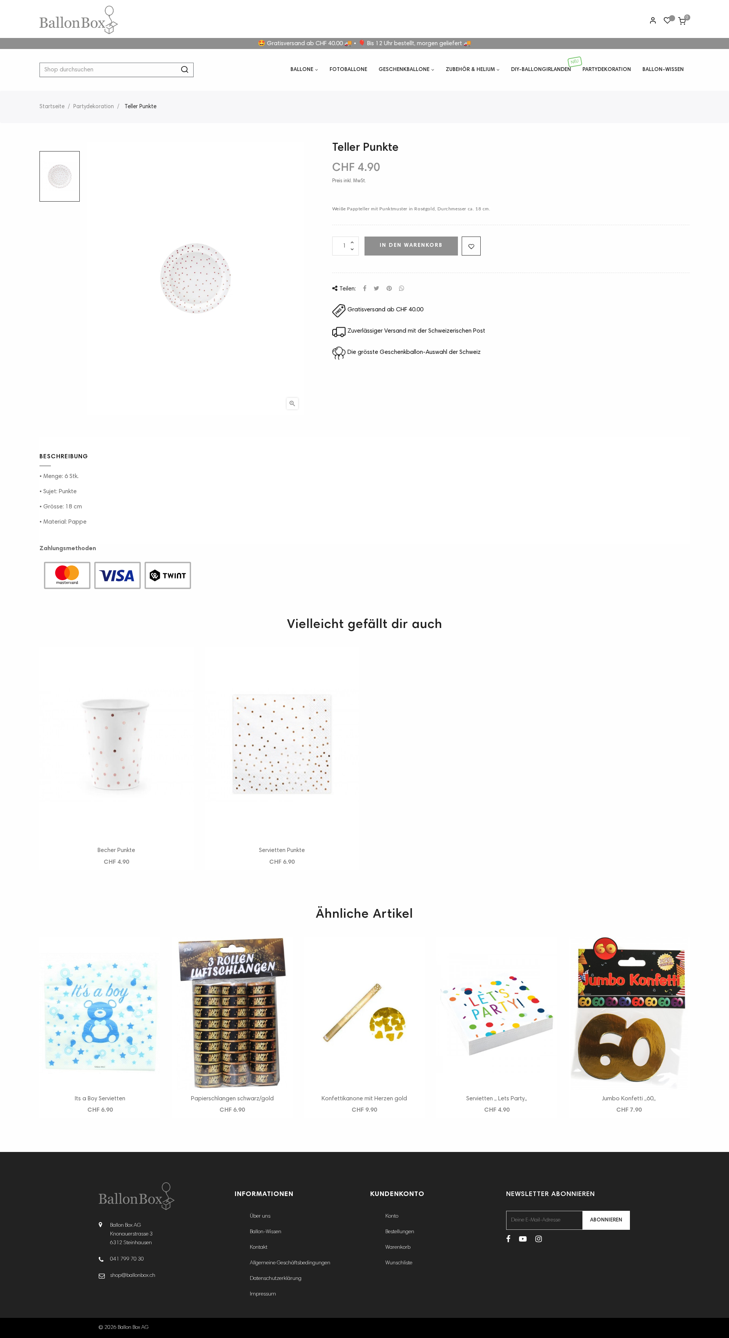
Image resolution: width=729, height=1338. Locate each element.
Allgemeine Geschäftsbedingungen (290, 1263)
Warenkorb (397, 1247)
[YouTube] (523, 1240)
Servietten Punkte (282, 850)
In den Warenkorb (411, 245)
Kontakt (258, 1247)
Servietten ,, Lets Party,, (496, 1099)
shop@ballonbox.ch (132, 1275)
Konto (391, 1216)
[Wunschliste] (667, 22)
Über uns (260, 1216)
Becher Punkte (116, 850)
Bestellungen (399, 1232)
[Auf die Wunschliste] (471, 246)
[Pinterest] (389, 288)
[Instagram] (538, 1240)
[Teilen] (364, 288)
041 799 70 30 (127, 1259)
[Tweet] (376, 288)
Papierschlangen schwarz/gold (232, 1099)
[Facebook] (508, 1240)
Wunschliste (398, 1263)
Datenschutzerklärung (275, 1278)
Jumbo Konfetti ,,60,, (629, 1099)
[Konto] (653, 22)
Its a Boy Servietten (100, 1099)
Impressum (263, 1294)
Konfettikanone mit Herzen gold (364, 1099)
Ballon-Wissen (265, 1232)
